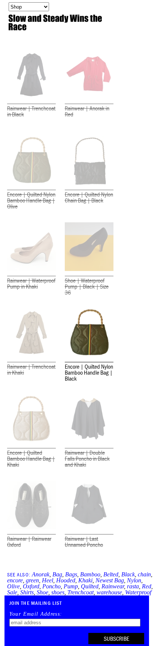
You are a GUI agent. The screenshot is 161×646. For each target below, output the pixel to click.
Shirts (27, 592)
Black (128, 574)
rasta (133, 586)
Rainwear (112, 586)
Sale (12, 592)
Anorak (40, 574)
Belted (110, 574)
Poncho (51, 586)
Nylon (134, 580)
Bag (57, 574)
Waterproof (138, 592)
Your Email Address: (36, 614)
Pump (71, 586)
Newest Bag (109, 580)
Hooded (65, 580)
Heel (47, 580)
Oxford (31, 586)
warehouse (109, 592)
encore (15, 580)
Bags (71, 574)
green (32, 580)
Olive (13, 586)
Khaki (85, 580)
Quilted (89, 586)
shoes (57, 592)
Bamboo (90, 574)
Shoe (42, 592)
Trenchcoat (80, 592)
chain (144, 574)
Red (146, 586)
